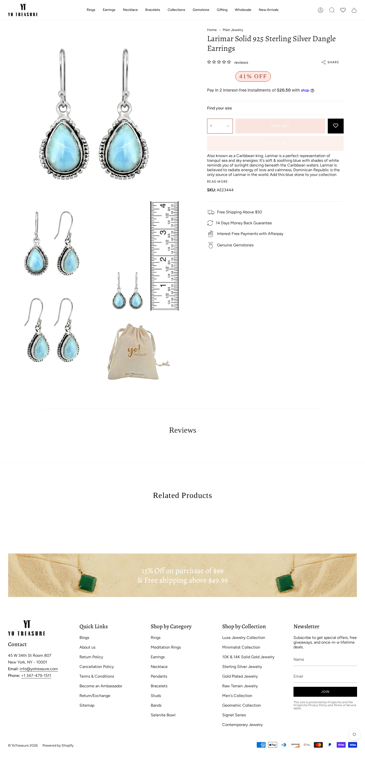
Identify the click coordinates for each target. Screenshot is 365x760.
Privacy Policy (317, 705)
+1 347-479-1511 (36, 675)
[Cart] (354, 10)
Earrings (158, 657)
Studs (156, 695)
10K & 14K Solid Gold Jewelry (248, 657)
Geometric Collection (241, 705)
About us (87, 647)
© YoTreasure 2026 (23, 745)
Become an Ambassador (100, 686)
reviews (241, 62)
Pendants (159, 676)
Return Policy (91, 657)
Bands (156, 705)
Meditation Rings (166, 647)
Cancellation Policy (96, 666)
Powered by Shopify (57, 745)
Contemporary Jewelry (242, 724)
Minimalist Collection (241, 647)
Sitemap (86, 705)
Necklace (159, 666)
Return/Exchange (94, 695)
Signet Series (234, 715)
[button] (91, 10)
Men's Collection (237, 695)
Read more (217, 181)
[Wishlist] (343, 10)
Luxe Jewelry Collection (243, 637)
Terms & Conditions (96, 676)
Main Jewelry (233, 30)
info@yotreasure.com (39, 668)
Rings (155, 637)
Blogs (84, 637)
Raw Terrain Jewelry (240, 686)
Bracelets (159, 686)
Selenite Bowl (163, 715)
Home (212, 30)
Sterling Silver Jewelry (242, 666)
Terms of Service (345, 705)
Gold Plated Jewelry (240, 676)
